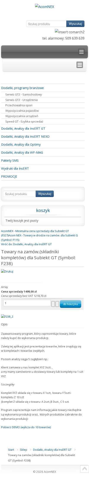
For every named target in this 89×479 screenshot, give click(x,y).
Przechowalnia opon (18, 105)
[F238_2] (7, 316)
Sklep (23, 450)
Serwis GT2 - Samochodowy (23, 94)
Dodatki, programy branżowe (22, 88)
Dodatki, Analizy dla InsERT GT (23, 128)
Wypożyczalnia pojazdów (22, 111)
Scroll (84, 469)
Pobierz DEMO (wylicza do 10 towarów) (26, 427)
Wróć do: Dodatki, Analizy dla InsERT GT (26, 244)
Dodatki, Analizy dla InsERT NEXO (25, 136)
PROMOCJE (9, 176)
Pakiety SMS (10, 160)
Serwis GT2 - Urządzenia (21, 100)
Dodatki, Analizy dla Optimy (21, 144)
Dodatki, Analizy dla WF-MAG (22, 152)
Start (11, 450)
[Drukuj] (7, 271)
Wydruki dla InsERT (15, 168)
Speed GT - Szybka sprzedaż (24, 121)
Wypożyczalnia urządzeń (21, 116)
